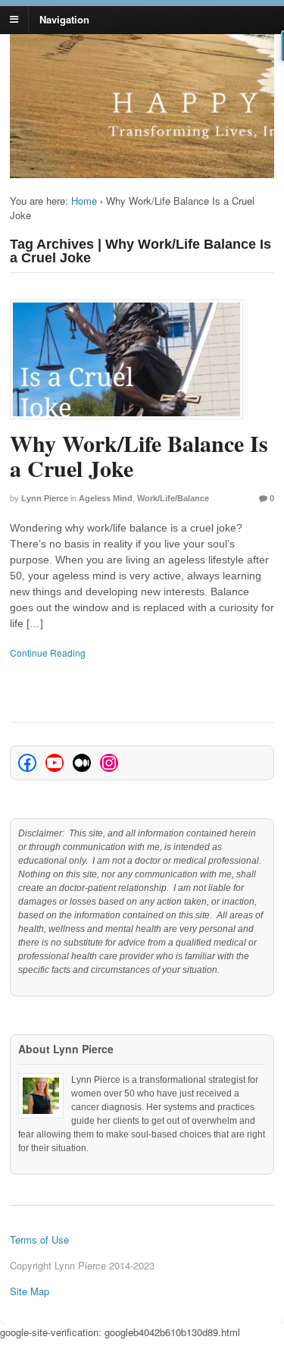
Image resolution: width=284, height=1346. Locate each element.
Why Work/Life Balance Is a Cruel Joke (139, 455)
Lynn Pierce (44, 498)
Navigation (64, 18)
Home (84, 200)
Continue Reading (48, 652)
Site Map (29, 1291)
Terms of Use (39, 1239)
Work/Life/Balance (173, 498)
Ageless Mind (106, 498)
